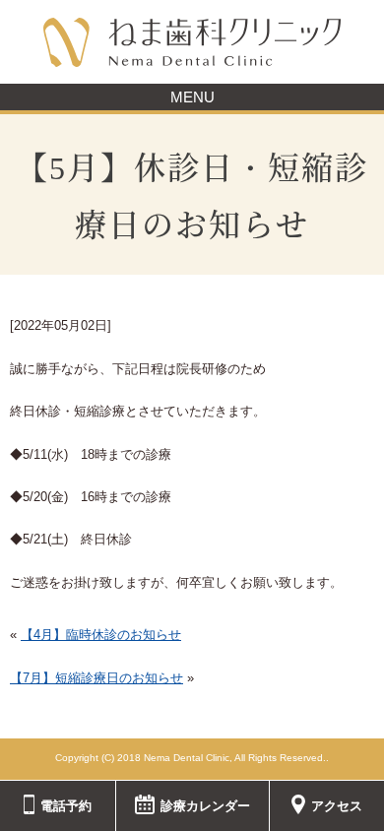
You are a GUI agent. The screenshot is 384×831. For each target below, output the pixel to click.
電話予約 (66, 806)
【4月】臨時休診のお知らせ (101, 634)
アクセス (336, 806)
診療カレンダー (205, 806)
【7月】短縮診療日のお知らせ (96, 678)
